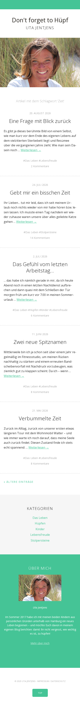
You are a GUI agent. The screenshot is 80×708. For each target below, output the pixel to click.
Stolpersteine (49, 232)
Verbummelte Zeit (40, 418)
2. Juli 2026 (40, 256)
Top (40, 692)
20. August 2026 (40, 113)
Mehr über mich (40, 643)
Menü (40, 4)
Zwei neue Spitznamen (40, 341)
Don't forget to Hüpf (40, 20)
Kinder (45, 310)
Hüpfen (34, 310)
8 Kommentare (40, 392)
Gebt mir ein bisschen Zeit (40, 192)
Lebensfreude (48, 160)
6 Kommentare (40, 315)
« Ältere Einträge (18, 482)
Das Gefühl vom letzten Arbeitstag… (40, 267)
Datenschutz (58, 681)
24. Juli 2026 (40, 185)
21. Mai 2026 (40, 410)
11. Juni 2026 (40, 334)
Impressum (43, 681)
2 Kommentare (40, 166)
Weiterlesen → (31, 150)
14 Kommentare (40, 238)
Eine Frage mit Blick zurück (40, 120)
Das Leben (31, 160)
